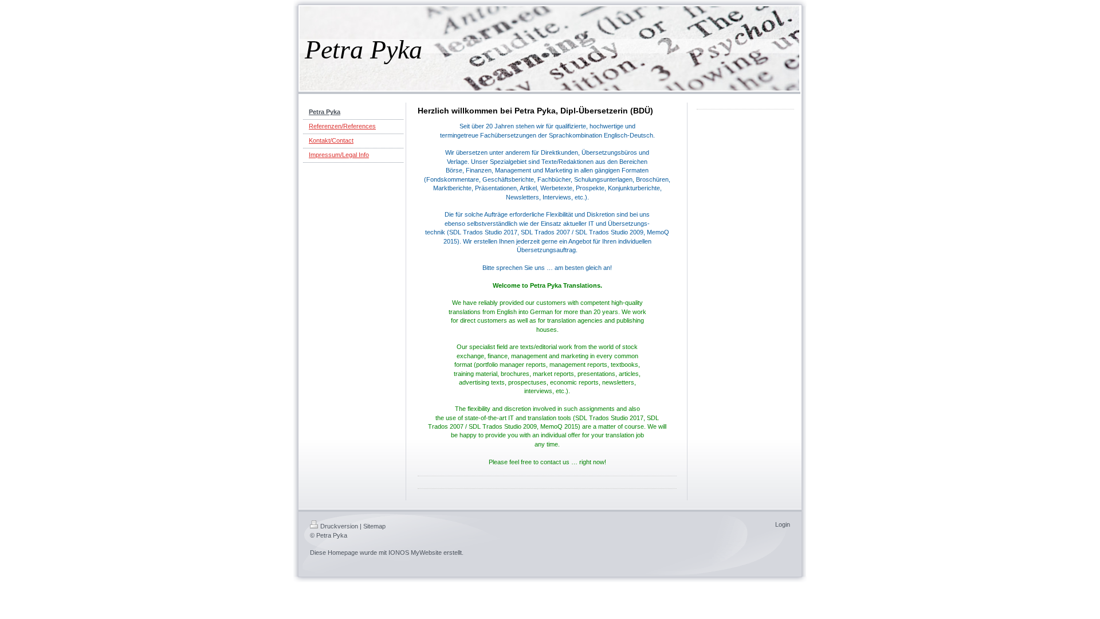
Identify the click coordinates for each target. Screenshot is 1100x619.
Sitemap (374, 526)
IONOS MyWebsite (415, 552)
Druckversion (339, 526)
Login (782, 524)
